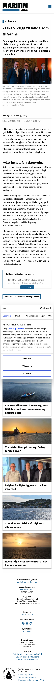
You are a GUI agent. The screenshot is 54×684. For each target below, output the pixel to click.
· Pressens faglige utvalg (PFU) (31, 680)
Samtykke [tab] (7, 316)
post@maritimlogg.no (27, 582)
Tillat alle (27, 359)
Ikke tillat (27, 373)
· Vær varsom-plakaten (27, 677)
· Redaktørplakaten (26, 674)
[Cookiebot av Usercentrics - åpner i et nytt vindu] (40, 308)
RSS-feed (27, 631)
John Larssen (27, 614)
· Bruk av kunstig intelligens (27, 656)
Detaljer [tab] (18, 316)
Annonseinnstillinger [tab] (35, 316)
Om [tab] (49, 316)
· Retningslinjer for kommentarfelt (27, 654)
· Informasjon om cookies (27, 659)
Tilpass (25, 366)
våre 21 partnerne (16, 329)
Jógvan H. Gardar (27, 589)
